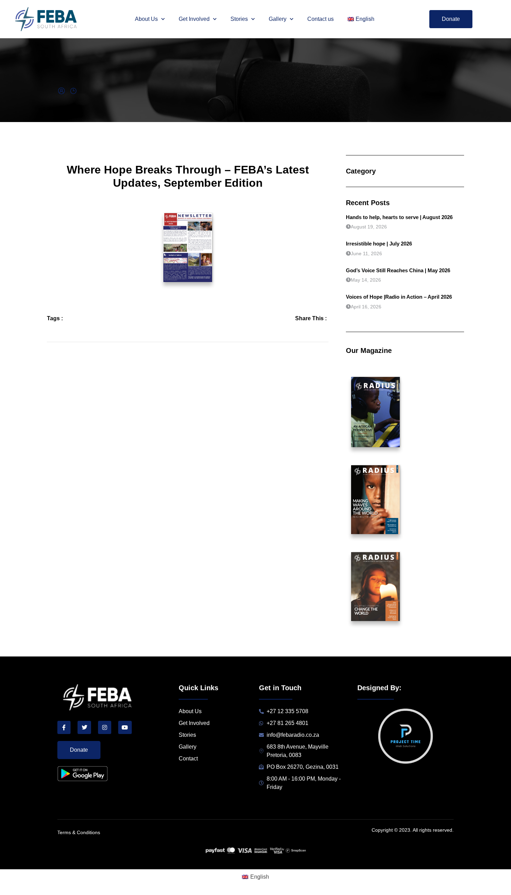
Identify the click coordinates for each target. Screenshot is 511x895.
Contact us (320, 19)
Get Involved (194, 19)
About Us (146, 19)
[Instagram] (104, 727)
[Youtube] (124, 727)
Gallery (277, 19)
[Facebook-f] (64, 727)
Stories (239, 19)
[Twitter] (84, 727)
